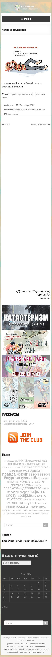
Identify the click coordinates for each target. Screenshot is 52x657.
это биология (26, 510)
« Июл (5, 606)
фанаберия (40, 646)
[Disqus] (26, 169)
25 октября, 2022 (26, 105)
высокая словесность (35, 467)
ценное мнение (13, 644)
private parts (9, 461)
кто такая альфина (36, 652)
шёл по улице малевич (34, 109)
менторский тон (20, 485)
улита (6, 124)
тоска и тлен (26, 506)
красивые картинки (37, 644)
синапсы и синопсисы (34, 499)
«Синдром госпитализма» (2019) (18, 423)
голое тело (22, 471)
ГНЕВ (44, 460)
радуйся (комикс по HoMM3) (30, 649)
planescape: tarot (10, 649)
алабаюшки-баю (40, 124)
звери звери (39, 474)
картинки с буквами (15, 646)
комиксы (10, 109)
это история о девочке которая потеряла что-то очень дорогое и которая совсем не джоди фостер (27, 513)
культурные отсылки (28, 481)
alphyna (9, 105)
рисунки (19, 109)
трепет (15, 510)
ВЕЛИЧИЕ (34, 461)
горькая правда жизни (21, 94)
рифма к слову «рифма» (25, 494)
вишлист (23, 652)
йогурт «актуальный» (21, 478)
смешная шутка (20, 502)
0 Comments (12, 114)
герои (12, 470)
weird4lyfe (22, 460)
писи (45, 488)
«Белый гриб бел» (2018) (14, 420)
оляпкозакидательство (22, 488)
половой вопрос (18, 492)
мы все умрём (35, 485)
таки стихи (29, 646)
